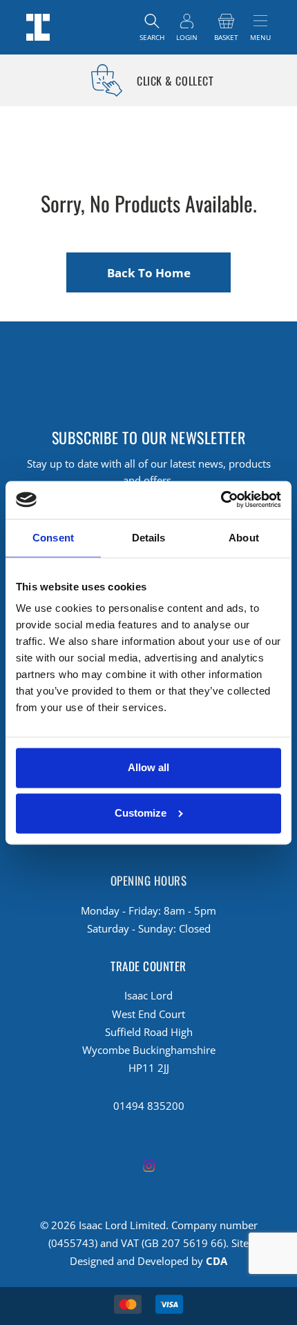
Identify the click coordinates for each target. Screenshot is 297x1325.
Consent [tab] (53, 538)
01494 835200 (148, 1106)
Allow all (148, 768)
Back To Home (149, 273)
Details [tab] (149, 538)
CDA (216, 1261)
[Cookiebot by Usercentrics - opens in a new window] (220, 499)
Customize (140, 813)
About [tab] (244, 538)
